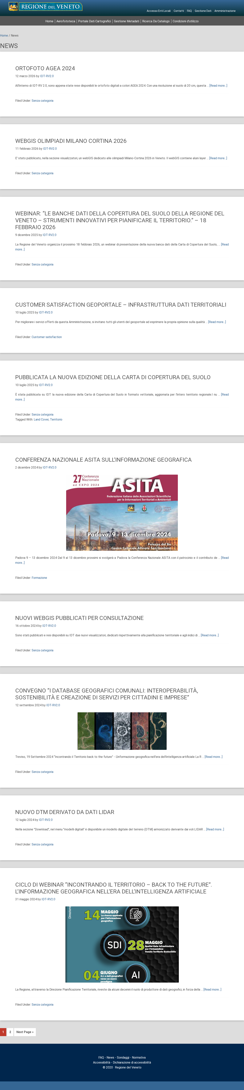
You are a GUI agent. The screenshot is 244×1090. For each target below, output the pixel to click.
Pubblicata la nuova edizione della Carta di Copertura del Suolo (113, 377)
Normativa (139, 1057)
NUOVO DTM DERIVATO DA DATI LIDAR (64, 812)
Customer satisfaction (47, 337)
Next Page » (25, 1032)
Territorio (56, 419)
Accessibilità (101, 1062)
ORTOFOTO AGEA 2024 (45, 68)
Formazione (39, 578)
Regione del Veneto (127, 1067)
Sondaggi (123, 1057)
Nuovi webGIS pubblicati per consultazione (79, 618)
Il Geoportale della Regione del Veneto (46, 6)
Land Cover (41, 419)
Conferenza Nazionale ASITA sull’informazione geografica (103, 459)
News (110, 1057)
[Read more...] (218, 85)
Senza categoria (42, 100)
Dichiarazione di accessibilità (132, 1062)
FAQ (101, 1057)
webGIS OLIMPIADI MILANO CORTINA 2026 (71, 141)
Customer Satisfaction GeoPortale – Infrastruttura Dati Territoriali (120, 304)
